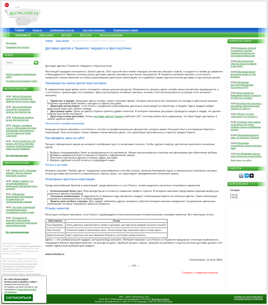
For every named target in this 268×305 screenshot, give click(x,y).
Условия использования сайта (21, 81)
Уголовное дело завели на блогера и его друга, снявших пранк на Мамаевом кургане (246, 126)
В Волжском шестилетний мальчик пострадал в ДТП (242, 85)
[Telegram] (246, 177)
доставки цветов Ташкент (109, 116)
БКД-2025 (66, 35)
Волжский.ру (138, 297)
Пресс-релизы (62, 41)
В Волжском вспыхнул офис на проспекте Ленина (245, 136)
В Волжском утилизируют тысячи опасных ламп (246, 146)
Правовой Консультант (18, 47)
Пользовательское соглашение (248, 299)
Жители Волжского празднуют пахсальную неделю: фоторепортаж (19, 109)
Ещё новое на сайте (241, 160)
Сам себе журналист (94, 30)
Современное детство (62, 30)
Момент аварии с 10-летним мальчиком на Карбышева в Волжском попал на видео (21, 185)
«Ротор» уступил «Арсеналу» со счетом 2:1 (244, 115)
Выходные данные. (161, 299)
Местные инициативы (111, 35)
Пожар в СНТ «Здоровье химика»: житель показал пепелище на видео (21, 173)
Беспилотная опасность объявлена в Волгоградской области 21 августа (246, 106)
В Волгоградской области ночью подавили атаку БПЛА (244, 64)
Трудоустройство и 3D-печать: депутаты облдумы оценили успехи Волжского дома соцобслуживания (21, 145)
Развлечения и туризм (126, 30)
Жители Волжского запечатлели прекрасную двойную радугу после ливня (21, 99)
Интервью (11, 43)
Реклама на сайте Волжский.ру (248, 297)
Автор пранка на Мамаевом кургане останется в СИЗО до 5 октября (246, 95)
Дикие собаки (46, 35)
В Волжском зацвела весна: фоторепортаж (20, 118)
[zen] (251, 177)
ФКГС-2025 (85, 35)
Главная (19, 30)
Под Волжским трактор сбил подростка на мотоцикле (246, 155)
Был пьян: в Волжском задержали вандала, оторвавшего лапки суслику (20, 210)
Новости (37, 30)
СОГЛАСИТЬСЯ (18, 298)
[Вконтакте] (241, 177)
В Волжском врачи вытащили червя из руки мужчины (243, 74)
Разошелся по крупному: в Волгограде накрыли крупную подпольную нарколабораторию (21, 222)
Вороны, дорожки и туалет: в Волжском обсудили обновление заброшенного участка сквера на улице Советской (21, 130)
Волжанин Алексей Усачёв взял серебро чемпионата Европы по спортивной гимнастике (243, 52)
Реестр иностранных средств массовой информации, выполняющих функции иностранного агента (19, 266)
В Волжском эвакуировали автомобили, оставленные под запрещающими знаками (20, 198)
